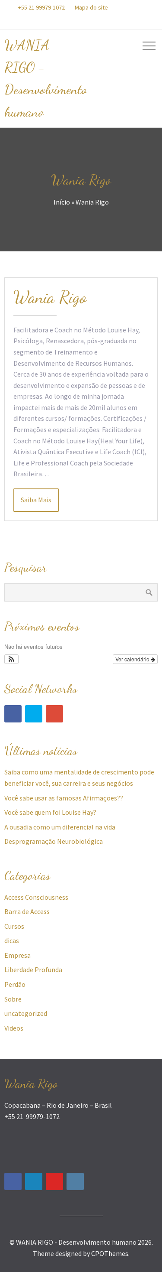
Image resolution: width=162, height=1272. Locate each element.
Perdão (14, 984)
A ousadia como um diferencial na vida (59, 827)
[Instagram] (75, 1181)
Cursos (14, 926)
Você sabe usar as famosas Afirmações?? (63, 798)
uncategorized (25, 1013)
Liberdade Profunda (33, 969)
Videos (13, 1028)
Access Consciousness (36, 897)
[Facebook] (13, 713)
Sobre (13, 999)
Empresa (17, 955)
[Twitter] (33, 713)
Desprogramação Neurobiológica (53, 841)
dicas (11, 940)
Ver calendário (133, 659)
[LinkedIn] (33, 1181)
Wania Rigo (49, 296)
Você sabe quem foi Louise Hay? (50, 812)
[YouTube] (54, 1181)
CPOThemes (109, 1253)
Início (62, 202)
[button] (11, 659)
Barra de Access (27, 911)
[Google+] (54, 713)
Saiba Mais (36, 499)
